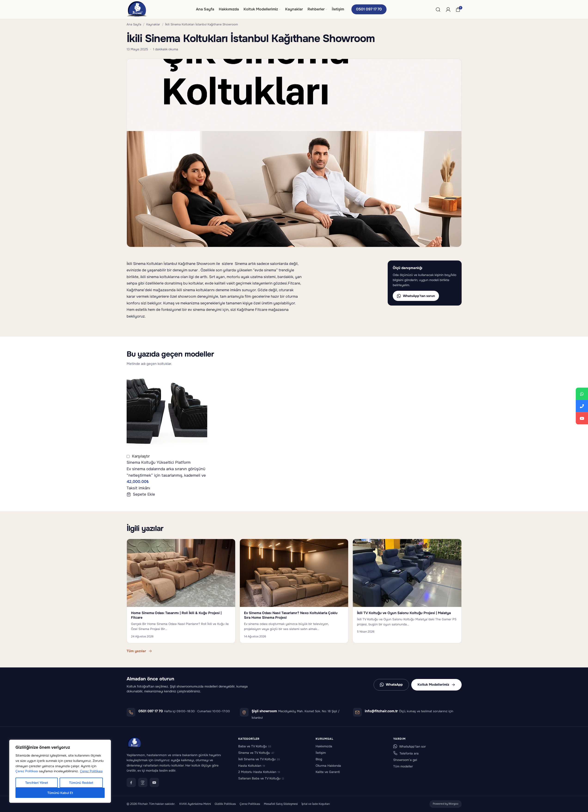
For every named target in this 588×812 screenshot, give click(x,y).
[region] (60, 771)
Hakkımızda (324, 746)
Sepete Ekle (144, 494)
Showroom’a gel (405, 760)
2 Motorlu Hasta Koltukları (259, 772)
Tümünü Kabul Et (60, 793)
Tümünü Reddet (81, 783)
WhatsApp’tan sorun (419, 296)
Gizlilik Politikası (225, 804)
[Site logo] (137, 9)
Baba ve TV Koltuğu (254, 746)
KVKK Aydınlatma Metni (195, 804)
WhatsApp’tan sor (412, 746)
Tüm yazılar (136, 651)
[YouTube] (154, 782)
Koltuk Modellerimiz (433, 684)
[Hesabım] (448, 9)
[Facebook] (131, 782)
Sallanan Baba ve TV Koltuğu (261, 778)
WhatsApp (394, 684)
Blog (319, 759)
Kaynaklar (153, 24)
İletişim (321, 753)
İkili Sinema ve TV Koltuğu (259, 759)
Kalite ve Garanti (328, 772)
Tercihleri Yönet (36, 783)
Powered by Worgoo (445, 804)
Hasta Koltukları (251, 766)
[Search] (438, 9)
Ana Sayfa (134, 24)
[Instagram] (142, 782)
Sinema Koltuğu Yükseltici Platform (159, 462)
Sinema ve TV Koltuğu (256, 753)
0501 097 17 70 (369, 9)
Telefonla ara (409, 753)
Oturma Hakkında (328, 766)
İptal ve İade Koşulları (316, 804)
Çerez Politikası (26, 771)
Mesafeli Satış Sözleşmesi (281, 804)
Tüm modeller (403, 766)
